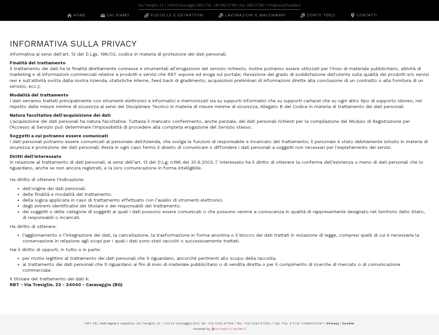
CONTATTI (366, 15)
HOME (79, 15)
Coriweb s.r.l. (223, 328)
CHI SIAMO (117, 15)
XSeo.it (241, 328)
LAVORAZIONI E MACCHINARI (254, 15)
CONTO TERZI (320, 15)
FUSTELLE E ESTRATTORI (176, 15)
